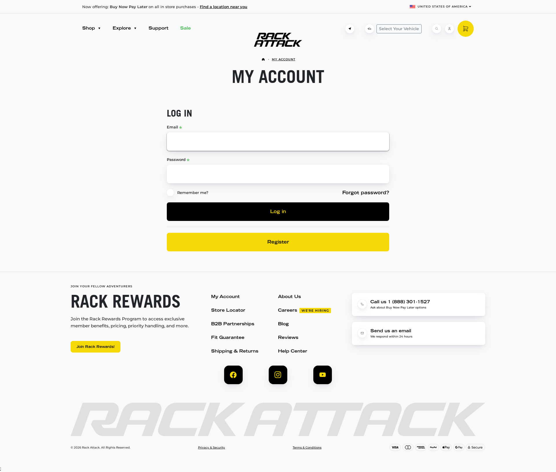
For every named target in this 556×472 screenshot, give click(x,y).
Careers (287, 310)
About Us (289, 297)
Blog (283, 324)
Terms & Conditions (307, 447)
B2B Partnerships (232, 324)
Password (176, 159)
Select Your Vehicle (399, 28)
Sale (185, 28)
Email (172, 127)
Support (159, 28)
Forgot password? (365, 193)
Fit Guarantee (227, 338)
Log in (278, 212)
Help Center (292, 351)
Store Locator (228, 310)
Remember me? (192, 192)
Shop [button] (89, 28)
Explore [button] (122, 28)
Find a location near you (223, 6)
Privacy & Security (211, 447)
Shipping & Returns (234, 351)
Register (278, 242)
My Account (283, 59)
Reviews (288, 338)
